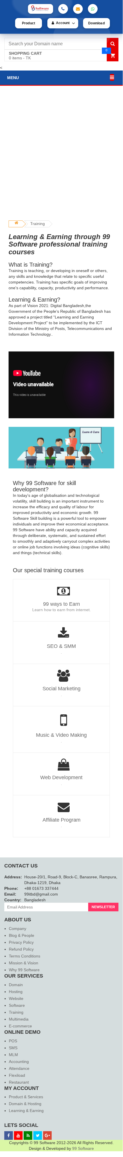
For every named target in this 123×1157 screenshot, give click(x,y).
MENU (13, 77)
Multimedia (19, 1019)
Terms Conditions (24, 956)
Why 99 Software (24, 970)
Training (37, 223)
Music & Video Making (61, 735)
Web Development (61, 777)
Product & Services (26, 1097)
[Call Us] (63, 9)
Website (16, 998)
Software (17, 1005)
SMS (13, 1047)
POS (13, 1041)
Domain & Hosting (25, 1103)
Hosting (16, 991)
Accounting (19, 1061)
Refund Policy (21, 949)
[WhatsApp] (93, 9)
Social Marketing (61, 688)
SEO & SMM (61, 646)
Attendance (19, 1068)
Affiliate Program (61, 820)
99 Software (83, 1148)
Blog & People (21, 935)
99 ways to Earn (61, 604)
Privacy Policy (21, 942)
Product (28, 23)
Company (17, 928)
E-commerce (20, 1026)
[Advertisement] (61, 156)
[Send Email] (78, 9)
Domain (16, 984)
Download (96, 23)
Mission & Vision (23, 963)
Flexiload (17, 1075)
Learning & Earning (26, 1110)
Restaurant (19, 1082)
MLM (13, 1054)
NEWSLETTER (103, 907)
